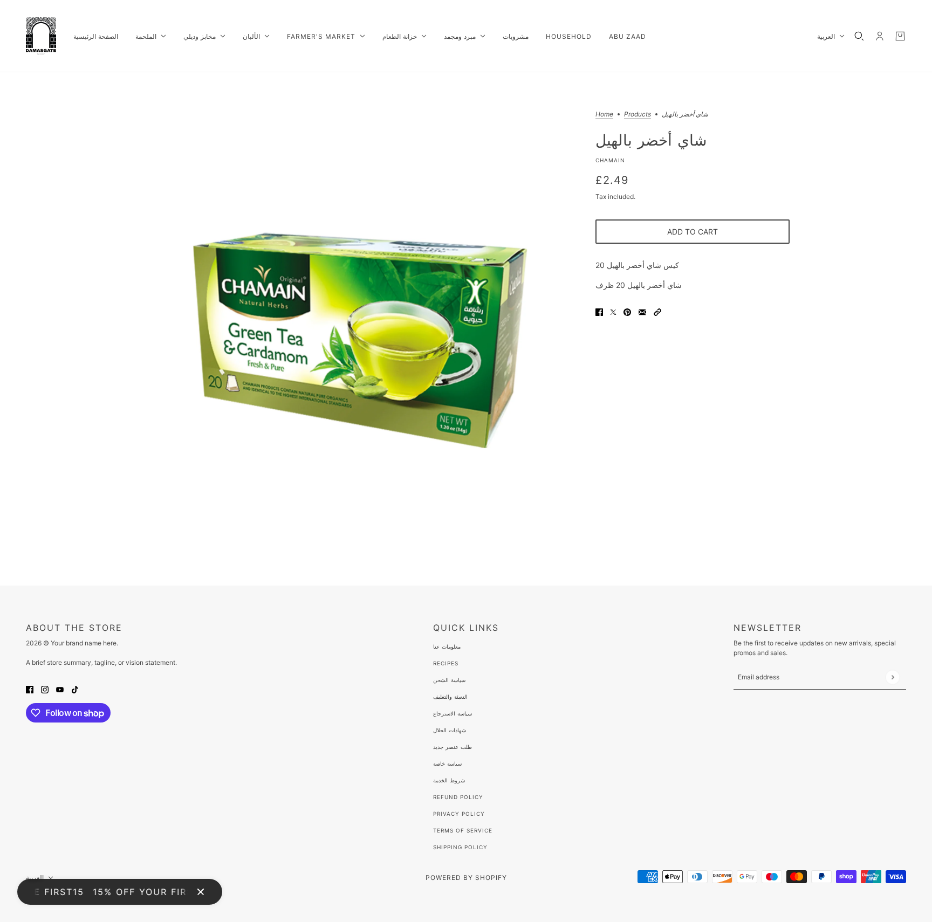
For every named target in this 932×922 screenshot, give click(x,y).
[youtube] (60, 689)
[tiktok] (75, 689)
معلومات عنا (447, 646)
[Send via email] (642, 311)
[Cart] (900, 36)
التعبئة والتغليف (450, 696)
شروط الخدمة (449, 780)
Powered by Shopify (466, 877)
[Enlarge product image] (360, 329)
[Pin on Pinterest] (627, 311)
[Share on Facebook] (599, 311)
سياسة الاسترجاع (452, 713)
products (637, 114)
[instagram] (45, 689)
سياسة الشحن (449, 680)
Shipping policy (460, 847)
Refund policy (458, 797)
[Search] (859, 36)
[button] (657, 311)
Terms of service (462, 830)
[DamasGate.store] (41, 36)
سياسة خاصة (447, 763)
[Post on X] (613, 311)
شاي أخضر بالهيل (651, 139)
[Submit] (892, 677)
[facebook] (30, 689)
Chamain (610, 160)
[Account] (880, 36)
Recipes (445, 663)
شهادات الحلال (449, 730)
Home (604, 114)
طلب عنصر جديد (452, 747)
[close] (200, 891)
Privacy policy (459, 813)
